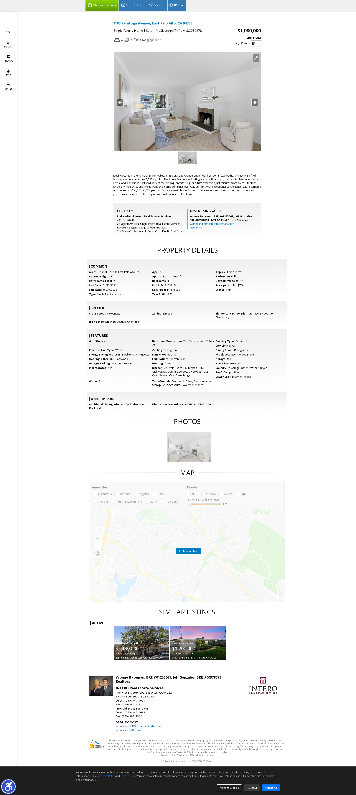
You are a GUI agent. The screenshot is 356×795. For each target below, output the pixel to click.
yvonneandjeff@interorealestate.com (212, 224)
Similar (8, 89)
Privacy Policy (107, 776)
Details (8, 46)
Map (8, 75)
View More (196, 227)
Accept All (271, 787)
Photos (8, 60)
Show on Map (189, 551)
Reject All (252, 787)
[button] (8, 786)
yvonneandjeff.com (128, 730)
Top (8, 32)
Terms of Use (127, 776)
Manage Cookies (229, 787)
